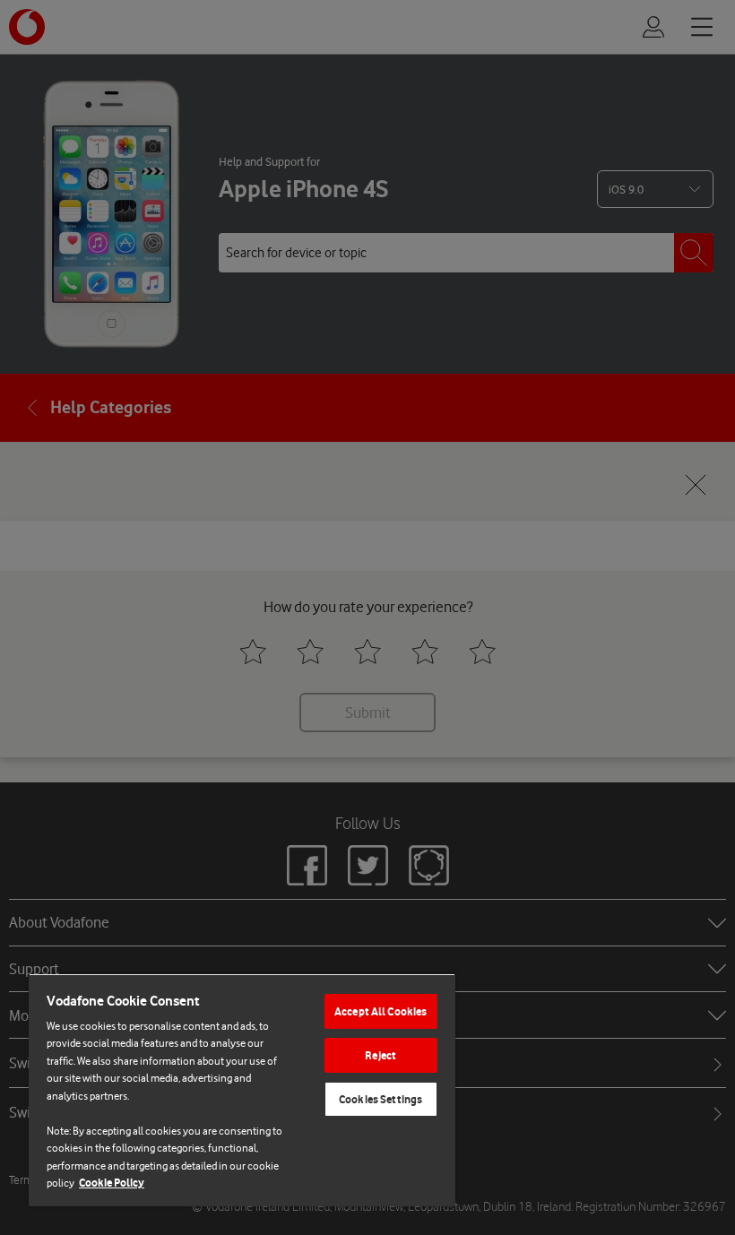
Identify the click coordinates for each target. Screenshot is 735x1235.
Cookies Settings (380, 1099)
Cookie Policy (111, 1182)
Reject (380, 1055)
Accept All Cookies (380, 1011)
